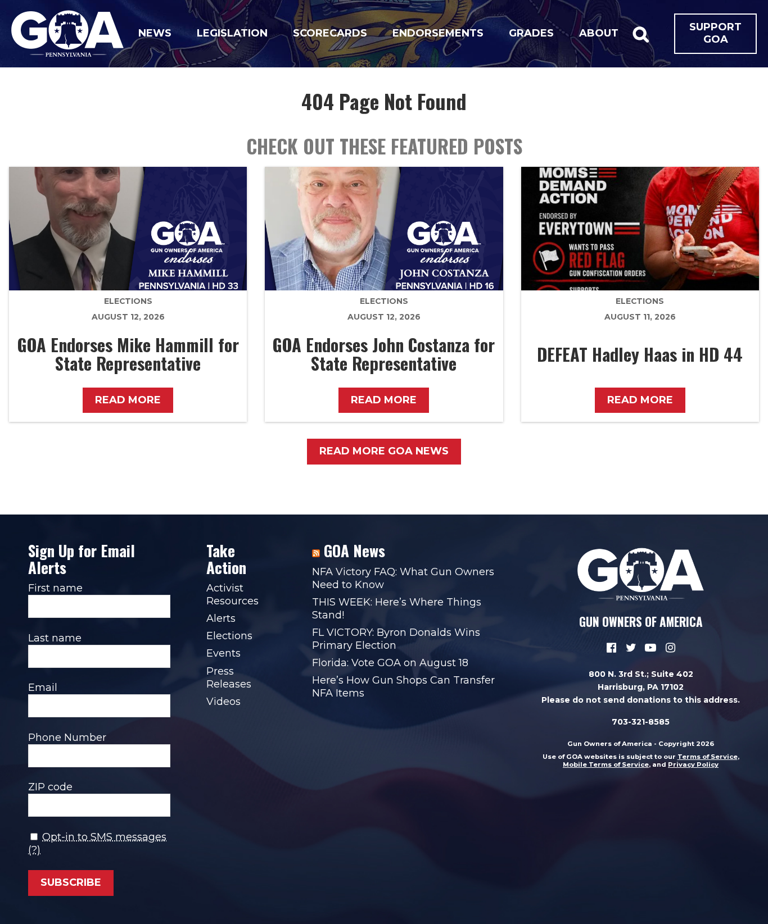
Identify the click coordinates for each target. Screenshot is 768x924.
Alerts (221, 618)
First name (55, 588)
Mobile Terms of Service (606, 764)
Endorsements (438, 33)
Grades (531, 33)
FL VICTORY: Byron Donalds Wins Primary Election (396, 639)
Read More (128, 400)
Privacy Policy (693, 764)
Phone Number (67, 737)
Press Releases (228, 677)
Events (223, 653)
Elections (128, 301)
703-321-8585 (641, 722)
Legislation (232, 33)
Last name (55, 638)
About (598, 33)
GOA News (354, 550)
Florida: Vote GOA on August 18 (390, 663)
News (154, 33)
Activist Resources (232, 594)
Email (42, 687)
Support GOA (715, 33)
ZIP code (50, 787)
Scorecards (330, 33)
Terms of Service (707, 757)
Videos (223, 701)
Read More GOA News (384, 451)
